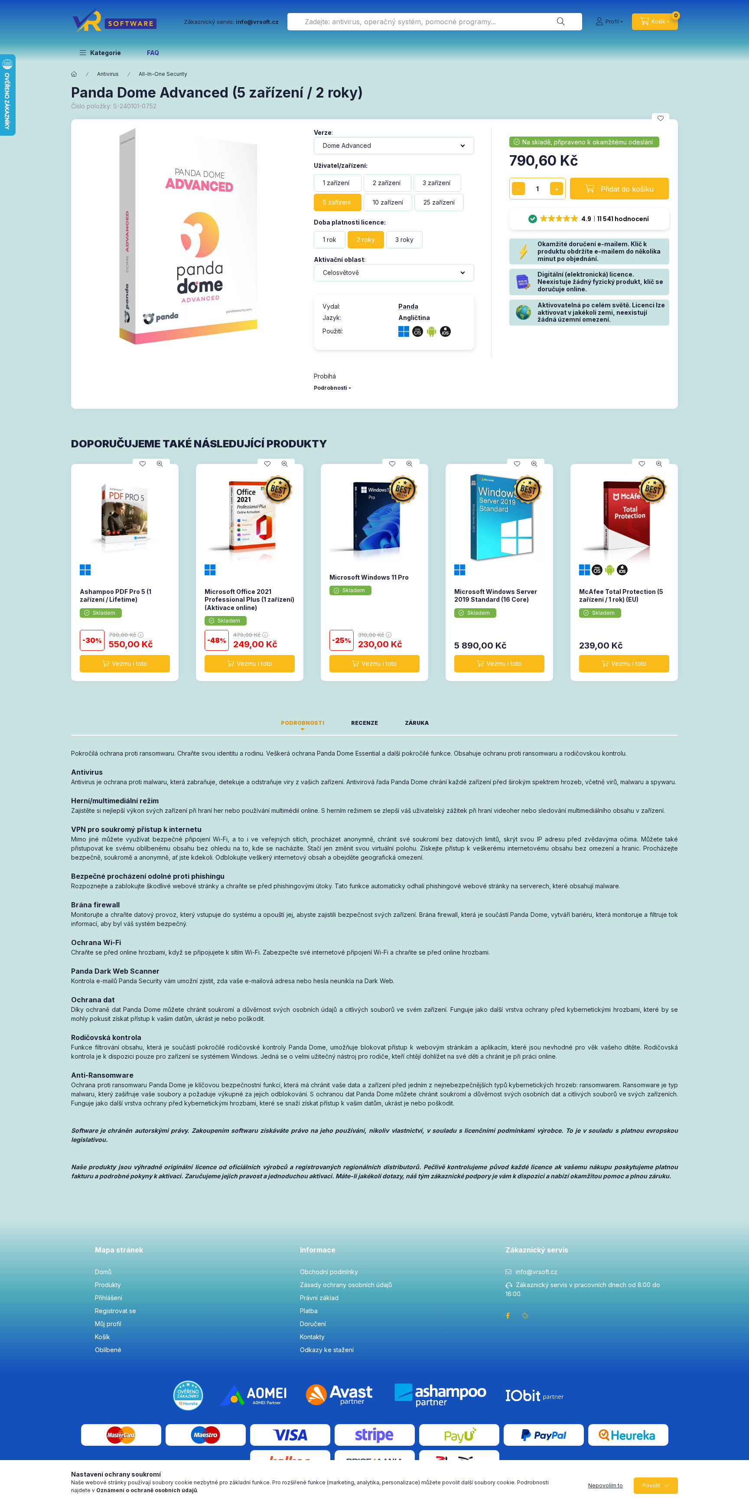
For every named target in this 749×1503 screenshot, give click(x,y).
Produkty (108, 1284)
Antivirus (108, 74)
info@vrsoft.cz (536, 1271)
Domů (103, 1271)
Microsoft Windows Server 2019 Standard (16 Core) (495, 595)
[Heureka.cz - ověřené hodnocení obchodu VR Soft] (188, 1394)
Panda (408, 306)
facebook (508, 1315)
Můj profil (108, 1323)
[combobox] (434, 21)
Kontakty (312, 1336)
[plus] (556, 188)
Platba (309, 1310)
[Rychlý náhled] (160, 464)
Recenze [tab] (364, 723)
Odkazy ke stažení (327, 1349)
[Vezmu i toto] (125, 663)
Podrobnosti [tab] (302, 723)
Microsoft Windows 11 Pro (369, 577)
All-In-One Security (163, 74)
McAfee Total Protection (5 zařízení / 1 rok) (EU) (621, 595)
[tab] (455, 720)
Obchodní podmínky (329, 1271)
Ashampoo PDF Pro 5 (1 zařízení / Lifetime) (115, 595)
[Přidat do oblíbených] (660, 118)
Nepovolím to (605, 1485)
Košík (102, 1336)
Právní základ (319, 1297)
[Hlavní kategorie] (74, 74)
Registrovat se (115, 1310)
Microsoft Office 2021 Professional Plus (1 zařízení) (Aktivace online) (249, 599)
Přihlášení (108, 1297)
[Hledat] (560, 21)
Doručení (313, 1323)
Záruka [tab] (417, 723)
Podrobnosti (330, 388)
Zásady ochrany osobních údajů (346, 1284)
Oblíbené (108, 1349)
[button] (100, 52)
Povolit (651, 1485)
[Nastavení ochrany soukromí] (525, 1315)
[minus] (518, 188)
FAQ (153, 52)
